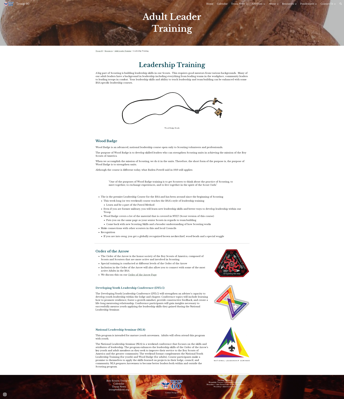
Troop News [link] (238, 3)
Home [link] (209, 3)
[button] (341, 4)
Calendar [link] (222, 3)
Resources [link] (288, 3)
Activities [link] (256, 3)
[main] (172, 23)
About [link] (272, 3)
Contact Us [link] (326, 3)
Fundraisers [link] (307, 3)
